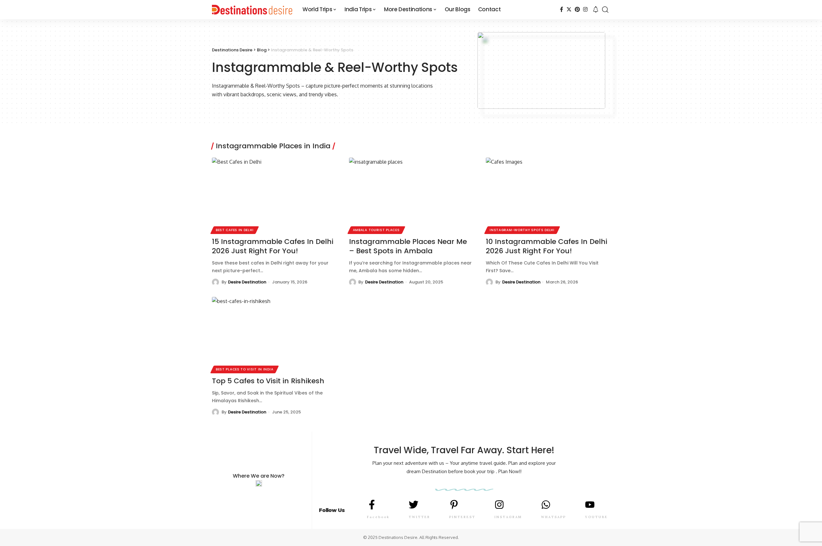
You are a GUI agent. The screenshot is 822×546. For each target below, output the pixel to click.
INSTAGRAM (508, 517)
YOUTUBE (596, 517)
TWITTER (419, 517)
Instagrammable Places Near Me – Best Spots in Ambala (408, 246)
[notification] (595, 9)
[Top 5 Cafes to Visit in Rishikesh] (274, 334)
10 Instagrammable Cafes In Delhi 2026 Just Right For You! (546, 246)
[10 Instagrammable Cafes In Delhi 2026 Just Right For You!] (548, 195)
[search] (605, 9)
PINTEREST (462, 517)
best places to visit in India (244, 369)
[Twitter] (569, 9)
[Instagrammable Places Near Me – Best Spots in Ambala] (411, 195)
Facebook (378, 517)
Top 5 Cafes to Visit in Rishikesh (268, 381)
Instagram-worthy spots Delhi (522, 230)
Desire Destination (247, 282)
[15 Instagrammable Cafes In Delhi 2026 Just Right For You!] (274, 195)
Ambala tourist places (376, 230)
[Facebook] (561, 9)
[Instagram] (585, 9)
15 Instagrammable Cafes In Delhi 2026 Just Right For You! (272, 246)
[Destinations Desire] (252, 9)
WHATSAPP (553, 517)
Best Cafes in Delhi (234, 230)
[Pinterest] (577, 9)
